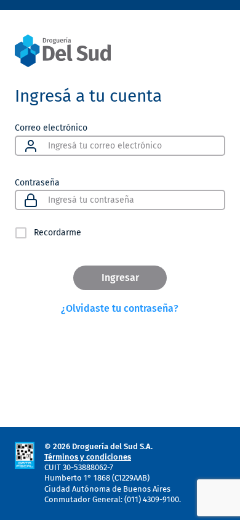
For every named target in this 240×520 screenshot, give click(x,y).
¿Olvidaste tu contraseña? (119, 308)
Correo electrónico (51, 128)
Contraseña (37, 182)
